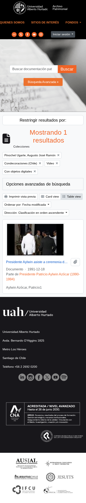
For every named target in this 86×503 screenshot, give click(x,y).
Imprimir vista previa (22, 196)
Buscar (67, 69)
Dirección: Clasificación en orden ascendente (34, 212)
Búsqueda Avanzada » (43, 82)
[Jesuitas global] (59, 477)
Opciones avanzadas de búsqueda (38, 184)
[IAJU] (58, 463)
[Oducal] (59, 489)
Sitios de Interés (45, 22)
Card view (52, 196)
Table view (73, 196)
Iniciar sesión (62, 34)
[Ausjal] (26, 463)
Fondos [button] (72, 22)
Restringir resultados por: (43, 120)
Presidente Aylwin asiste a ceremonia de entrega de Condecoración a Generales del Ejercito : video (37, 262)
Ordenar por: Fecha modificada (25, 204)
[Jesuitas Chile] (26, 477)
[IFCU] (23, 489)
